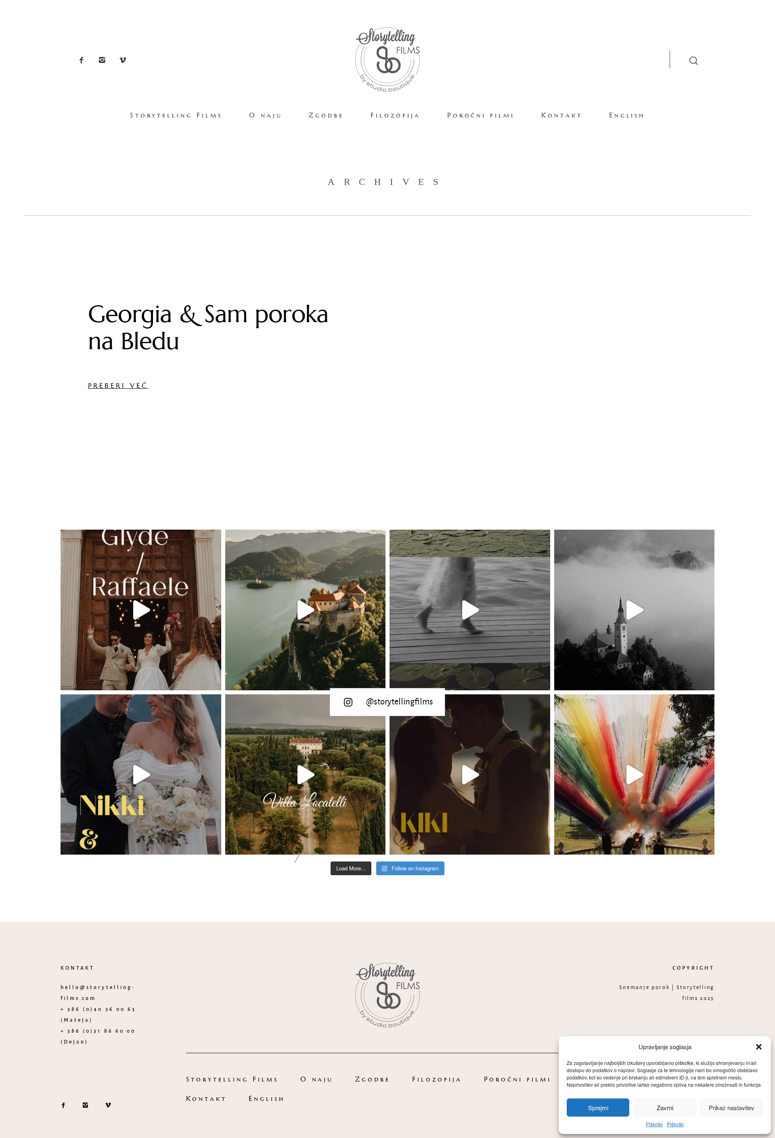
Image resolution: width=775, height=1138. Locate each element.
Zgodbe (326, 115)
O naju (266, 115)
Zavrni (665, 1107)
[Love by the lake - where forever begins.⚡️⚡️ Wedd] (470, 774)
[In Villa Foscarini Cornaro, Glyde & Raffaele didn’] (141, 610)
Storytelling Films (176, 115)
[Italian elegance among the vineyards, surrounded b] (305, 774)
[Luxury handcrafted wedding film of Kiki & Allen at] (470, 610)
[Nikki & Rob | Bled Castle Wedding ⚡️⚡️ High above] (141, 774)
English (627, 115)
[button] (759, 1047)
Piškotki (654, 1124)
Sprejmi (598, 1107)
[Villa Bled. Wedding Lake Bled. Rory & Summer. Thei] (634, 610)
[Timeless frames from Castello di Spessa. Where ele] (634, 774)
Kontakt (561, 115)
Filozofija (396, 115)
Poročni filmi (481, 115)
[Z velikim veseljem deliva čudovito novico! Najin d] (305, 610)
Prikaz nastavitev (731, 1107)
